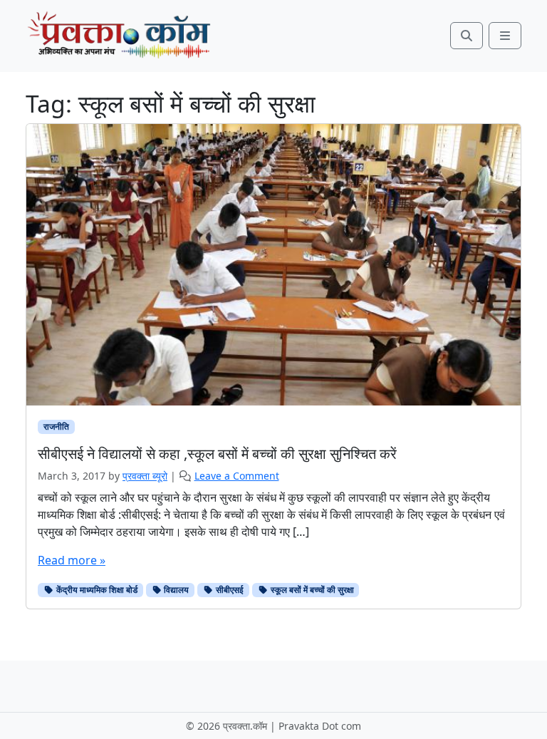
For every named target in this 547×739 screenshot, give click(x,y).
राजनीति (56, 426)
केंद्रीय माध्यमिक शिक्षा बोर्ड (95, 590)
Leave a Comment (236, 475)
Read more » (71, 560)
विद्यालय (175, 590)
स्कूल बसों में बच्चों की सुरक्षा (311, 590)
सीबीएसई (229, 590)
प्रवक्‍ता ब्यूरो (145, 475)
